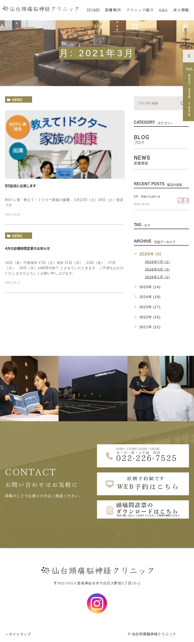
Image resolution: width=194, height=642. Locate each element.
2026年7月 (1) (157, 262)
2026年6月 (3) (157, 269)
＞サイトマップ (18, 634)
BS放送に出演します (20, 186)
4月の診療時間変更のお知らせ (27, 248)
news (17, 99)
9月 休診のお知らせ (147, 196)
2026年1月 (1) (157, 277)
